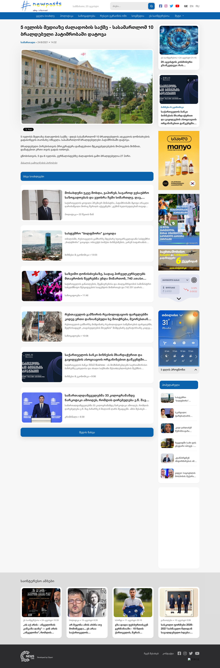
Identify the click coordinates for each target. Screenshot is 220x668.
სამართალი (28, 42)
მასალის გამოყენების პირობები (39, 162)
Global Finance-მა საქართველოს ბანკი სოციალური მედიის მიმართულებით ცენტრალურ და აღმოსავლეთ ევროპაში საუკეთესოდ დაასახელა (177, 117)
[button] (189, 80)
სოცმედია (138, 15)
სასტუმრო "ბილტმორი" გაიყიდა (90, 233)
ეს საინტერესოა (159, 15)
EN (191, 6)
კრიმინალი (71, 416)
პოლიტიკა (66, 15)
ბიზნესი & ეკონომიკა (77, 254)
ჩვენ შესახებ (151, 653)
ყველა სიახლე (45, 15)
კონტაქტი (168, 653)
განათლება (166, 620)
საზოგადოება (86, 15)
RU (197, 6)
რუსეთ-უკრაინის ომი (113, 15)
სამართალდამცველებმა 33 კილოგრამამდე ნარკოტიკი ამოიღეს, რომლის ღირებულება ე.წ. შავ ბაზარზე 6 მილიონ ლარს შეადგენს (105, 397)
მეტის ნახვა (87, 432)
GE (186, 6)
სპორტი (119, 620)
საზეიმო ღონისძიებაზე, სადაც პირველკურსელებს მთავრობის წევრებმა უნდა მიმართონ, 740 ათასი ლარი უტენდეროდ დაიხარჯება (105, 276)
